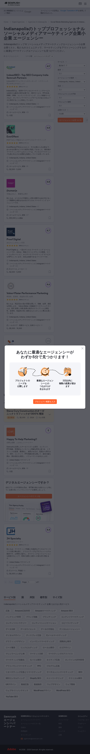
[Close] (82, 348)
